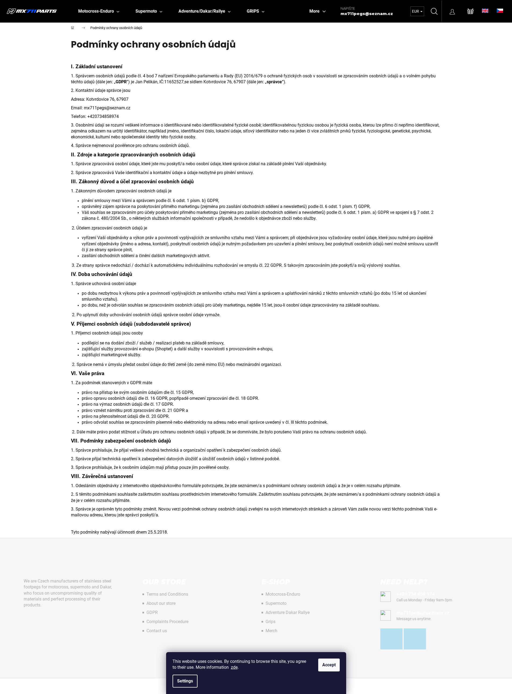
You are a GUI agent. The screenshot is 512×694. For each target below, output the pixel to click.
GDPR (152, 612)
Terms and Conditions (167, 594)
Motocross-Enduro (283, 594)
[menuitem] (99, 11)
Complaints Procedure (167, 621)
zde (234, 667)
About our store (161, 603)
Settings (185, 681)
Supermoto (276, 603)
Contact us (156, 630)
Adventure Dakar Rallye (288, 612)
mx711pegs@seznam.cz (367, 13)
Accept (329, 664)
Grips (270, 621)
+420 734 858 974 (415, 594)
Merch (271, 630)
